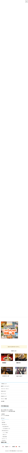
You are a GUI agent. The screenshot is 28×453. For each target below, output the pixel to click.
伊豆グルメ (5, 434)
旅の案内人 (4, 440)
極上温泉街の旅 (5, 426)
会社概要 (2, 401)
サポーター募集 (4, 398)
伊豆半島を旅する (5, 430)
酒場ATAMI (18, 362)
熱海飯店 (4, 362)
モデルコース (4, 438)
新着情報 (3, 422)
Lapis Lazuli (19, 376)
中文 (19, 446)
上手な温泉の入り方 (6, 428)
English (6, 446)
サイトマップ (3, 393)
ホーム (3, 420)
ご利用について (4, 383)
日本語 (13, 446)
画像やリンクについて (5, 386)
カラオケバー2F (5, 376)
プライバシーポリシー (5, 388)
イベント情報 (5, 432)
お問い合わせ (3, 391)
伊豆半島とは (4, 424)
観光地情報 (5, 436)
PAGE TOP (26, 438)
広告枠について (4, 396)
